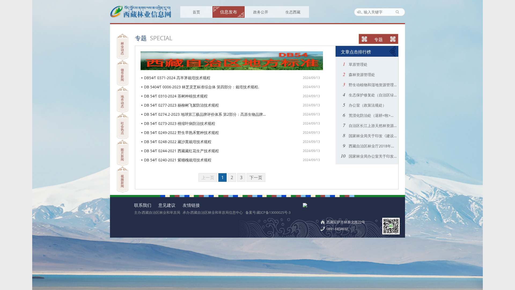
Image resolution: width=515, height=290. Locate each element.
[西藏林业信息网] (141, 17)
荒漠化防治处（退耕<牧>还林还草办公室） (372, 115)
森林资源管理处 (361, 74)
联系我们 (142, 205)
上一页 (207, 177)
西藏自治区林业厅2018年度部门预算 (372, 145)
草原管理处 (357, 64)
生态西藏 (292, 12)
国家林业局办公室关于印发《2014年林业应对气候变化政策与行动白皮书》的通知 (372, 156)
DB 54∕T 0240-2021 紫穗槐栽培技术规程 (177, 159)
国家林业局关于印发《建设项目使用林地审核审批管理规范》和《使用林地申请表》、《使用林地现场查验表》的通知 (372, 135)
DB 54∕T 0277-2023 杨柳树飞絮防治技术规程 (181, 105)
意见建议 (166, 205)
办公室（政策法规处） (367, 105)
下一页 (255, 177)
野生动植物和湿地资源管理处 (372, 84)
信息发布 (228, 12)
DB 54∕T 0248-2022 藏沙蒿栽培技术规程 (177, 141)
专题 (378, 39)
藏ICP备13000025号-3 (273, 212)
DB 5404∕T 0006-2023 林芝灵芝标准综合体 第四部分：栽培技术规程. (201, 86)
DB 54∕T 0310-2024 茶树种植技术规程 (176, 96)
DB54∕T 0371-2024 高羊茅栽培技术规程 (177, 77)
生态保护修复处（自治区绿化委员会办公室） (372, 94)
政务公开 (260, 12)
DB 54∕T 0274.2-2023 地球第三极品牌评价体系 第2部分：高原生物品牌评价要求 (205, 114)
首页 (196, 12)
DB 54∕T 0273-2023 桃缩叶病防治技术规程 (179, 123)
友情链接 (191, 205)
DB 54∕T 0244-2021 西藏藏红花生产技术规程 (181, 150)
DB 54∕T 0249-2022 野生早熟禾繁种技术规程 (181, 132)
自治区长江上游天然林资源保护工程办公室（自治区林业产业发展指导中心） (372, 125)
